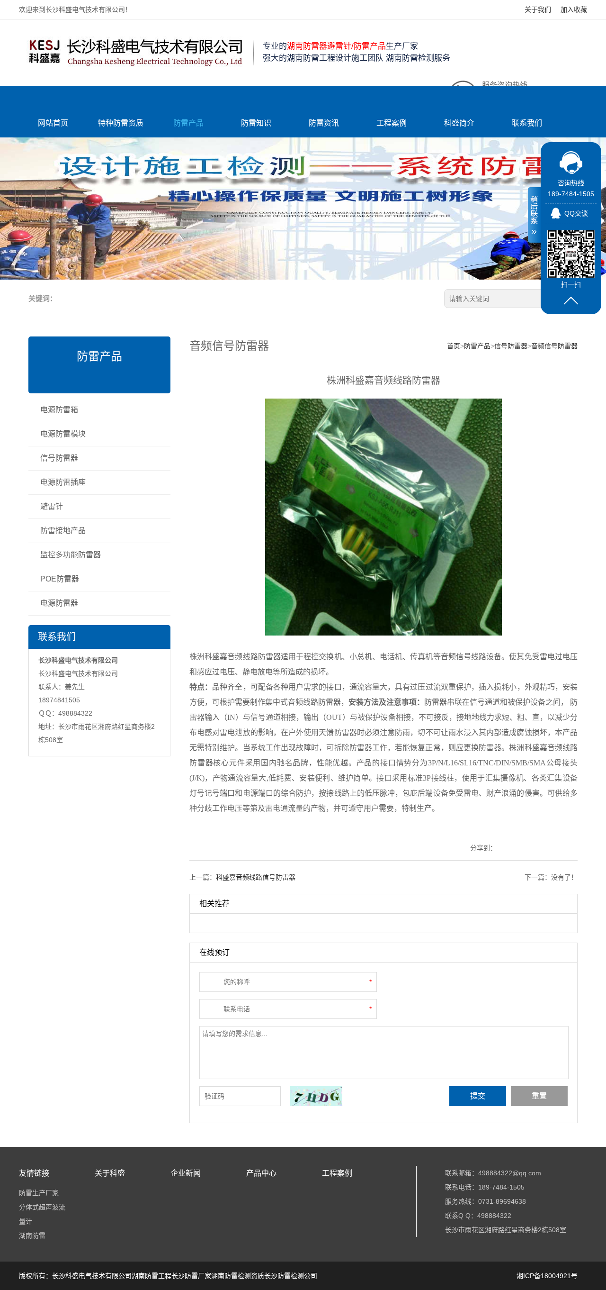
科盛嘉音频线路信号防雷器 (255, 877)
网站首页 (53, 123)
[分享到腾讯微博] (537, 848)
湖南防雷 (32, 1235)
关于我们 (538, 9)
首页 (453, 346)
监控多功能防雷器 (70, 555)
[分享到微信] (568, 848)
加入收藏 (574, 9)
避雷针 (51, 506)
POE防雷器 (59, 579)
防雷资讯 (324, 123)
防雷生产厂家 (39, 1193)
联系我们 (527, 123)
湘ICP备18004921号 (547, 1276)
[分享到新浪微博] (521, 848)
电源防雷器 (59, 603)
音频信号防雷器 (554, 346)
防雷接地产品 (63, 531)
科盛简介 (459, 123)
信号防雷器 (59, 458)
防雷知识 (256, 123)
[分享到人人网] (552, 848)
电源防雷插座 (63, 482)
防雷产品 (188, 123)
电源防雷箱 (59, 410)
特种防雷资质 (120, 123)
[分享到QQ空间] (505, 848)
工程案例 (391, 123)
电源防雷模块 (63, 434)
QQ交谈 (576, 213)
